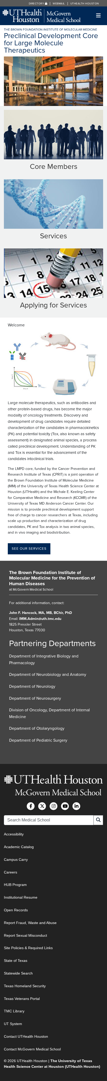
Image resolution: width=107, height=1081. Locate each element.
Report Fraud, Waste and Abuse (30, 923)
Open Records (16, 910)
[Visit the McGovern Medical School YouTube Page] (65, 806)
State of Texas (15, 960)
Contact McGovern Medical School (32, 1049)
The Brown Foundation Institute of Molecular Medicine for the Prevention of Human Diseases (52, 578)
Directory (37, 3)
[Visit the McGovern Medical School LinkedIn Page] (76, 806)
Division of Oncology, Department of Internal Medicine (49, 713)
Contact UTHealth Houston (26, 1036)
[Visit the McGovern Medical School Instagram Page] (53, 806)
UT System (13, 1024)
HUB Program (15, 885)
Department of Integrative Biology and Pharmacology (43, 659)
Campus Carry (16, 859)
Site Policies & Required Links (28, 948)
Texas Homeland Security (25, 986)
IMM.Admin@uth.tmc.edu (40, 619)
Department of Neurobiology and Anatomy (47, 674)
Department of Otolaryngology (36, 728)
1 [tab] (52, 85)
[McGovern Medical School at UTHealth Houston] (42, 15)
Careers (10, 872)
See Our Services (29, 549)
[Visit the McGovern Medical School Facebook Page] (31, 806)
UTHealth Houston (84, 3)
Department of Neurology (32, 686)
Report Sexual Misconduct (25, 935)
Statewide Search (18, 973)
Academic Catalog (19, 847)
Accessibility (14, 834)
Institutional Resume (20, 897)
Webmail (59, 3)
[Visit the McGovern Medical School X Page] (42, 806)
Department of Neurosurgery (35, 698)
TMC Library (14, 1011)
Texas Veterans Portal (22, 999)
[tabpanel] (53, 81)
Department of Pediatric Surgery (38, 740)
